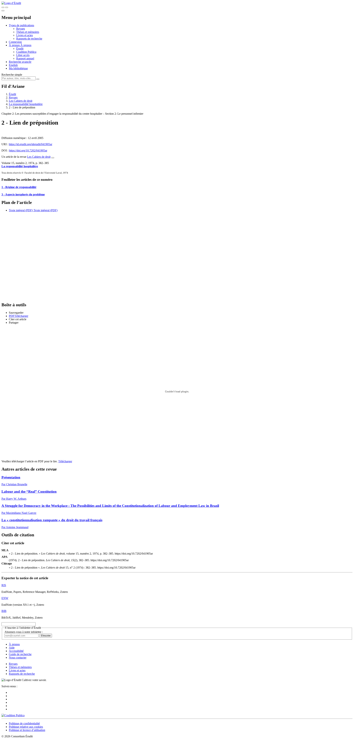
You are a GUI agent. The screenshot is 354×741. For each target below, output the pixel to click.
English (13, 65)
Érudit (19, 48)
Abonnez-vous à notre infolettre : (23, 632)
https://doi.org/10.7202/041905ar (28, 150)
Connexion (15, 41)
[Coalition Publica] (13, 715)
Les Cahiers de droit (20, 100)
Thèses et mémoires (27, 31)
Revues (20, 28)
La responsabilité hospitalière (26, 104)
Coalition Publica (26, 51)
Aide (12, 647)
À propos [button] (14, 45)
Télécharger (65, 461)
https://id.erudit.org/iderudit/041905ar (30, 144)
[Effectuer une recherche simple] (2, 7)
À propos (25, 45)
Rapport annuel (25, 58)
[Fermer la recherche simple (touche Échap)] (6, 7)
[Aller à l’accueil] (11, 3)
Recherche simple (11, 74)
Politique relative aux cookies (26, 726)
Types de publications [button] (21, 25)
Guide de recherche (20, 654)
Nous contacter (17, 657)
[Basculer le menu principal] (2, 10)
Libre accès (23, 55)
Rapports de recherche (29, 38)
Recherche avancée (20, 61)
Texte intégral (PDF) (21, 210)
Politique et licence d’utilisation (27, 730)
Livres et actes (24, 35)
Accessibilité (16, 650)
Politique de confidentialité (24, 723)
